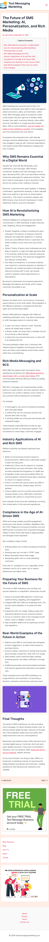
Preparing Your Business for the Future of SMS (22, 62)
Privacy (24, 916)
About (24, 914)
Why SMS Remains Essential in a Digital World (21, 45)
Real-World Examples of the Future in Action (21, 65)
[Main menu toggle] (46, 5)
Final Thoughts (9, 68)
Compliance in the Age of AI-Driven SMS (19, 59)
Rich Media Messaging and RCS (16, 54)
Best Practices (8, 842)
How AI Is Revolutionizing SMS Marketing (20, 48)
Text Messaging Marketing (19, 5)
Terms (24, 919)
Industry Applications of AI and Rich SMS (19, 56)
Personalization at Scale (13, 51)
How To (6, 850)
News (5, 854)
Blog (4, 846)
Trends (5, 858)
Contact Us (24, 922)
